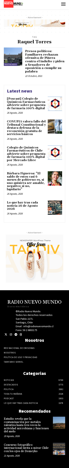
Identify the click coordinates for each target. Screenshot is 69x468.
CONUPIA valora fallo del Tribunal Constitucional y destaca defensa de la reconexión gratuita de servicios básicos (26, 128)
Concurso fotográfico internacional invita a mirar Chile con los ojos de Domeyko (26, 448)
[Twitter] (6, 335)
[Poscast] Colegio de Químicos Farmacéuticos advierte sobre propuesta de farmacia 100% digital (26, 103)
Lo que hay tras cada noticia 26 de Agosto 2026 (22, 206)
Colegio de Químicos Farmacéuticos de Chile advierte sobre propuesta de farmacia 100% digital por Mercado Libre (26, 154)
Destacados (11, 64)
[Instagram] (11, 335)
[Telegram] (16, 335)
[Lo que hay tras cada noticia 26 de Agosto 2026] (55, 207)
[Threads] (21, 335)
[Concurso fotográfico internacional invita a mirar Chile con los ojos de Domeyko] (59, 449)
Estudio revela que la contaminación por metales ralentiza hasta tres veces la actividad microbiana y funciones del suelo (26, 425)
